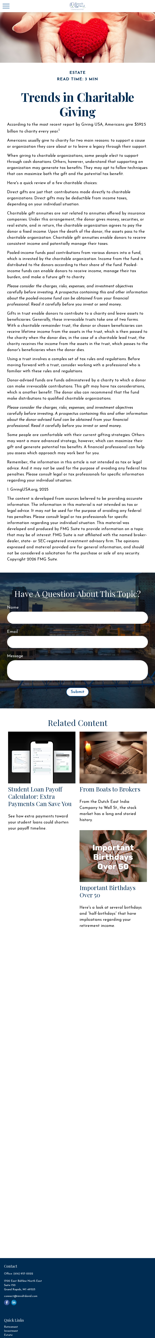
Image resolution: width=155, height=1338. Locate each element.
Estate (8, 1335)
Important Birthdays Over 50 (107, 891)
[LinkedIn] (14, 1302)
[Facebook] (6, 1302)
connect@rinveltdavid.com (20, 1296)
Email (12, 632)
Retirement (11, 1326)
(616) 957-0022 (23, 1273)
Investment (11, 1331)
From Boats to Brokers (110, 789)
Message (15, 656)
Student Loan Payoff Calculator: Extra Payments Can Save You (40, 796)
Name (13, 608)
